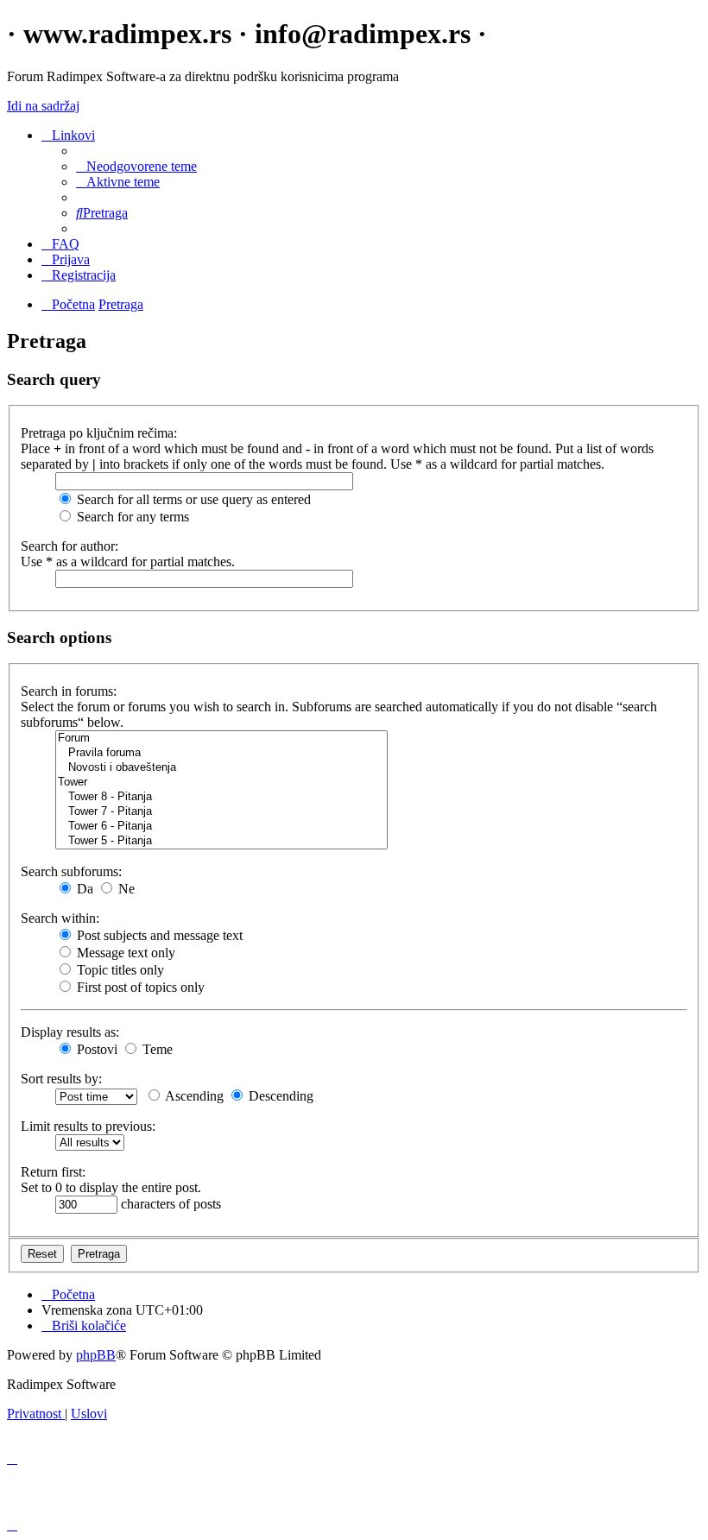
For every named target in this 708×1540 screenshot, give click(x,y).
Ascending (193, 1096)
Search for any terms (131, 516)
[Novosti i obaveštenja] (221, 768)
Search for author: (69, 546)
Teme (156, 1049)
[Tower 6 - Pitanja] (221, 826)
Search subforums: (71, 871)
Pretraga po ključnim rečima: (99, 433)
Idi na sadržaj (43, 105)
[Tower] (221, 782)
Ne (125, 888)
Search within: (60, 918)
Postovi (95, 1049)
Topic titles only (118, 969)
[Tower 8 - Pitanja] (221, 797)
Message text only (124, 952)
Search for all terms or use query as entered (192, 499)
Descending (279, 1096)
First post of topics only (139, 987)
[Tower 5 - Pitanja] (221, 841)
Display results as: (70, 1032)
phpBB (96, 1355)
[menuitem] (136, 166)
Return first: (53, 1171)
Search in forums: (69, 691)
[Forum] (221, 738)
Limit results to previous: (88, 1126)
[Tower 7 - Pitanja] (221, 812)
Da (83, 888)
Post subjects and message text (158, 935)
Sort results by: (61, 1078)
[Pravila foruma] (221, 753)
